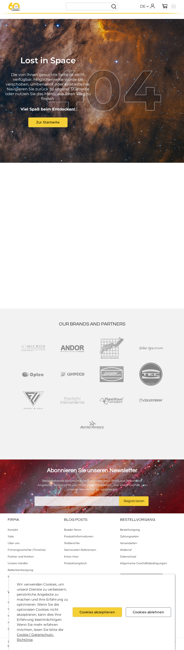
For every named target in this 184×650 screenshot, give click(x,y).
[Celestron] (151, 400)
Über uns (13, 543)
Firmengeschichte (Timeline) (27, 549)
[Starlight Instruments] (72, 400)
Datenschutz (128, 556)
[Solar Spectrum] (151, 348)
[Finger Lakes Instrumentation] (33, 400)
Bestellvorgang (130, 529)
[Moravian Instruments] (112, 348)
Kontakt (13, 529)
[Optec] (33, 374)
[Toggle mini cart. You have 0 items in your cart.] (165, 6)
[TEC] (151, 374)
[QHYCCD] (72, 374)
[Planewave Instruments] (112, 400)
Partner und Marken (21, 556)
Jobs (11, 536)
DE (143, 6)
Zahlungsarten (129, 536)
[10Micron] (33, 348)
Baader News (72, 529)
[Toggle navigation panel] (173, 6)
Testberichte (72, 543)
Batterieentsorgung (20, 570)
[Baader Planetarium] (14, 6)
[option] (143, 16)
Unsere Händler (18, 563)
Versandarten (128, 543)
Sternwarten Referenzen (80, 549)
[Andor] (72, 348)
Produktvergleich (75, 563)
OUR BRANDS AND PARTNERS (92, 324)
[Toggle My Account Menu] (152, 6)
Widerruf (126, 549)
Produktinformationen (78, 536)
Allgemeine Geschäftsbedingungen (143, 563)
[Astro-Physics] (92, 426)
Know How (71, 556)
